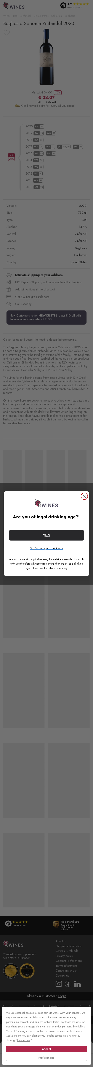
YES (46, 535)
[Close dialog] (84, 496)
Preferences (46, 1057)
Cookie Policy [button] (13, 1036)
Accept (46, 1049)
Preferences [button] (23, 1040)
